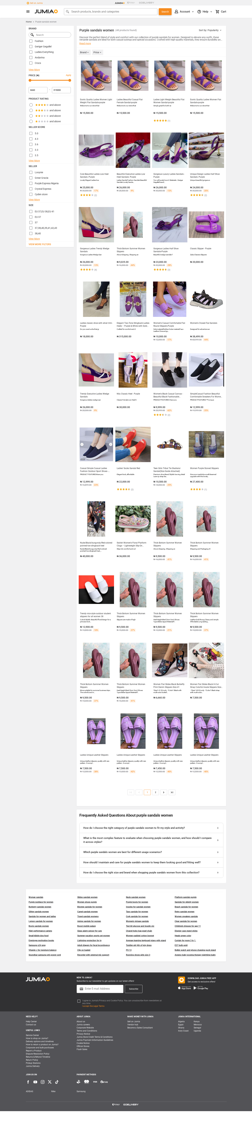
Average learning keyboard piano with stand (146, 940)
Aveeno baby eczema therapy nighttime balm (195, 955)
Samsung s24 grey (37, 945)
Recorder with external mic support (93, 955)
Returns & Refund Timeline (38, 1057)
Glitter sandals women (39, 911)
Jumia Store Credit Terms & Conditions (94, 1037)
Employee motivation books (41, 940)
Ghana (181, 1028)
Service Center (32, 1035)
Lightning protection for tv (89, 940)
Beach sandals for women (186, 907)
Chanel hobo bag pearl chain (139, 931)
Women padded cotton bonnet (140, 936)
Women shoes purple (87, 902)
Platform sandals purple (185, 897)
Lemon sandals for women (41, 921)
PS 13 (128, 950)
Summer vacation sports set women (93, 936)
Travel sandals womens (88, 916)
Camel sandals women (87, 911)
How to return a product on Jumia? (42, 1044)
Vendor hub (132, 1024)
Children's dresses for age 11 (188, 926)
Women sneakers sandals (186, 916)
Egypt (180, 1024)
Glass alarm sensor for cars (89, 931)
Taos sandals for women (137, 911)
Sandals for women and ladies (42, 916)
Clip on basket (83, 950)
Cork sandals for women (137, 916)
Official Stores (83, 1046)
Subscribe (133, 989)
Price (96, 52)
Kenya (197, 1021)
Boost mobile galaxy (86, 926)
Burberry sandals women (40, 907)
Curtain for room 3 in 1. (185, 940)
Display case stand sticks (186, 931)
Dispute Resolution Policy (37, 1054)
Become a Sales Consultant (140, 1028)
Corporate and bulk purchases (40, 1047)
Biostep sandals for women (89, 907)
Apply (68, 75)
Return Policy (32, 1060)
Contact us (31, 1024)
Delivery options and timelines (40, 1041)
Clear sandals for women (186, 921)
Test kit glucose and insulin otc (140, 926)
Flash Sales (82, 1049)
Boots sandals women (39, 926)
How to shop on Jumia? (37, 1038)
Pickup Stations (33, 1063)
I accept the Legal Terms (93, 1006)
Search (165, 11)
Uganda (197, 1031)
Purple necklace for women (41, 902)
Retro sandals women (184, 911)
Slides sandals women (87, 897)
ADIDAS (29, 1091)
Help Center (31, 1021)
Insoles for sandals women (138, 907)
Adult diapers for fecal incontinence (93, 945)
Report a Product (33, 1051)
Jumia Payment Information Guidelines (95, 1040)
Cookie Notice (83, 1043)
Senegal (197, 1028)
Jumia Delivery (33, 1066)
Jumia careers (83, 1024)
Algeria (181, 1021)
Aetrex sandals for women (89, 921)
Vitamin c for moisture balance (42, 950)
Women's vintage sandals (137, 921)
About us (81, 1021)
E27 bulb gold (181, 945)
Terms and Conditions (87, 1031)
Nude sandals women (136, 897)
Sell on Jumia (36, 3)
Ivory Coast (183, 1031)
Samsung (81, 1091)
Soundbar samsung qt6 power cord (45, 955)
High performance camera (40, 931)
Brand (83, 52)
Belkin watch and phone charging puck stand (195, 950)
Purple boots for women (137, 902)
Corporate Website (85, 1028)
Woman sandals (36, 897)
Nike (53, 1091)
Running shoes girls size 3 (138, 955)
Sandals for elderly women (187, 902)
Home (29, 22)
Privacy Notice (83, 1034)
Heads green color (183, 936)
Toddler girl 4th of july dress (139, 945)
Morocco (198, 1024)
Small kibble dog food (39, 936)
